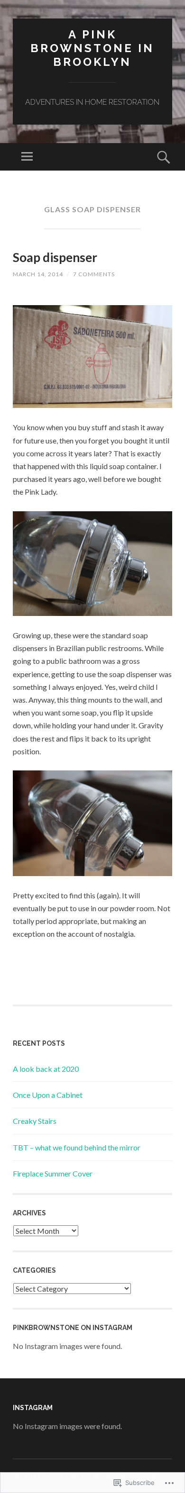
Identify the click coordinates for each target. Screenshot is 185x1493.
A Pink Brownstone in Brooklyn (92, 48)
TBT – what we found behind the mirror (76, 1147)
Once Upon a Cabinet (48, 1094)
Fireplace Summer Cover (52, 1173)
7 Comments (94, 274)
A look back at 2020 (46, 1068)
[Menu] (27, 157)
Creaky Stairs (34, 1120)
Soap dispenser (55, 257)
